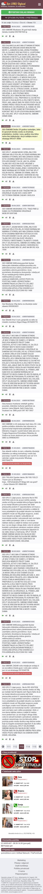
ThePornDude (36, 853)
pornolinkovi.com (8, 853)
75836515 (6, 224)
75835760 (6, 622)
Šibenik (22, 23)
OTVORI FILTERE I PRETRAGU (22, 18)
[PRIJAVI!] (13, 36)
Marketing (21, 860)
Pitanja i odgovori (21, 863)
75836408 (6, 400)
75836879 (6, 149)
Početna (15, 23)
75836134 (6, 494)
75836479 (6, 301)
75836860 (6, 187)
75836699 (6, 206)
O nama (21, 871)
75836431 (6, 332)
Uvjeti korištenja (21, 866)
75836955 (6, 126)
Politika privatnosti (21, 868)
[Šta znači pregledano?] (2, 36)
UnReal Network (23, 853)
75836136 (6, 474)
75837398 (6, 26)
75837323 (6, 42)
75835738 (6, 684)
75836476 (6, 316)
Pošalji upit (7, 846)
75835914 (6, 551)
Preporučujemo (21, 874)
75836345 (6, 421)
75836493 (6, 260)
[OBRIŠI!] (9, 36)
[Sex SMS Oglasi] (13, 6)
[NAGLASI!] (6, 36)
